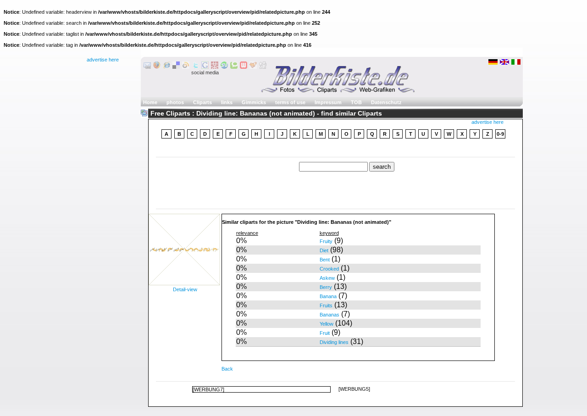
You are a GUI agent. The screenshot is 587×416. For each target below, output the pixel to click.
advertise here (103, 59)
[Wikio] (185, 67)
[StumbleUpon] (224, 67)
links (227, 102)
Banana (328, 296)
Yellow (326, 324)
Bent (325, 259)
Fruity (326, 241)
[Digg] (262, 67)
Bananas (329, 314)
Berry (326, 287)
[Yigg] (253, 67)
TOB (356, 102)
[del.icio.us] (176, 67)
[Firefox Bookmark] (157, 67)
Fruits (326, 305)
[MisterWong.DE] (214, 67)
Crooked (329, 269)
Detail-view (185, 289)
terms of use (290, 102)
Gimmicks (254, 102)
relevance (247, 233)
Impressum (328, 102)
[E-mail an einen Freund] (147, 67)
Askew (327, 278)
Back (227, 369)
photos (175, 102)
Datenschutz (386, 102)
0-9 (500, 134)
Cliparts (202, 102)
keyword (329, 233)
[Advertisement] (335, 148)
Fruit (325, 333)
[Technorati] (234, 67)
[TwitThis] (195, 67)
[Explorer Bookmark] (166, 67)
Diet (324, 250)
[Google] (205, 67)
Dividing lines (334, 342)
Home (150, 102)
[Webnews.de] (243, 67)
